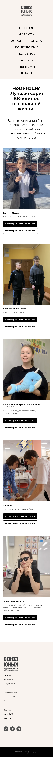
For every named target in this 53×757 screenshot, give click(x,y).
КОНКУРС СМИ (26, 47)
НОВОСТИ (27, 34)
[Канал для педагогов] (18, 730)
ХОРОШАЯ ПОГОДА (26, 41)
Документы (8, 679)
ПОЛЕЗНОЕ (26, 54)
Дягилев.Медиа (11, 213)
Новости (7, 701)
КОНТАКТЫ (26, 73)
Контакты (8, 718)
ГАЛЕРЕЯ (26, 60)
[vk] (6, 730)
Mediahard (8, 505)
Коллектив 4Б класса (13, 601)
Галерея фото (9, 683)
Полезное (7, 710)
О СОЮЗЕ (26, 28)
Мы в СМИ (8, 714)
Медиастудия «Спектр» (14, 309)
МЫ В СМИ (26, 66)
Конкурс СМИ (9, 697)
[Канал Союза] (12, 730)
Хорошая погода (10, 693)
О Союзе (7, 675)
